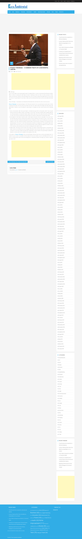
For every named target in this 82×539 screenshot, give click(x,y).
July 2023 (60, 204)
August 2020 (61, 286)
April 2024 (61, 183)
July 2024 (60, 176)
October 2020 (61, 281)
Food (60, 386)
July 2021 (60, 262)
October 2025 (61, 140)
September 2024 (62, 171)
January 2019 (61, 322)
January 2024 (61, 190)
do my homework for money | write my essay (16, 530)
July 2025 (60, 147)
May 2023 (60, 209)
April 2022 (61, 240)
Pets (60, 412)
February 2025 (61, 159)
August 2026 (61, 116)
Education (23, 11)
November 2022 (62, 224)
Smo (36, 530)
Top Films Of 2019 (49, 161)
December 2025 (62, 135)
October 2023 (61, 197)
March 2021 (61, 269)
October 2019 (61, 310)
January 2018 (61, 348)
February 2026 (61, 130)
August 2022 (61, 231)
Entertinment (29, 11)
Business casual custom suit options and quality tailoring (65, 64)
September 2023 (62, 200)
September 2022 (62, 228)
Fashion (60, 379)
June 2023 (61, 207)
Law (59, 400)
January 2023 (61, 219)
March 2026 (61, 128)
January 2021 (61, 274)
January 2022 (61, 248)
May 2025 (60, 152)
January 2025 (61, 161)
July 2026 (60, 118)
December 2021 (62, 250)
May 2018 (60, 339)
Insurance (46, 523)
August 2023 (61, 202)
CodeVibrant (20, 537)
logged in (16, 169)
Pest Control (61, 410)
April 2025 (61, 154)
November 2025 (62, 137)
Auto (13, 11)
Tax (59, 427)
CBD (60, 369)
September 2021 (62, 257)
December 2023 (62, 192)
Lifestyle (48, 11)
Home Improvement (41, 11)
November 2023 (62, 195)
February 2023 (61, 216)
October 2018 (61, 329)
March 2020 (61, 298)
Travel (61, 1)
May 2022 (60, 238)
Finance (60, 381)
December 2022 (62, 221)
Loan (60, 405)
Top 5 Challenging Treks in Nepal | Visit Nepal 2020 (18, 161)
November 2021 (62, 252)
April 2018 (61, 341)
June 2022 (61, 236)
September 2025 (62, 142)
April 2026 (61, 125)
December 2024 (62, 164)
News (32, 528)
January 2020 (61, 303)
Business (68, 1)
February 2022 (61, 245)
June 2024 (61, 178)
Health (65, 1)
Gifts (60, 388)
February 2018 (61, 346)
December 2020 (62, 276)
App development (62, 357)
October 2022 (61, 226)
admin (12, 71)
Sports (60, 424)
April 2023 (61, 212)
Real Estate (61, 415)
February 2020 (61, 300)
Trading (39, 532)
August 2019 (61, 315)
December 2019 (62, 305)
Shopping (60, 417)
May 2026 (60, 123)
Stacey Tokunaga (12, 104)
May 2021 (60, 264)
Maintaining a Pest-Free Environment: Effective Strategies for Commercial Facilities (65, 59)
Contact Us (72, 1)
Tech (58, 1)
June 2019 (61, 317)
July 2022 (60, 233)
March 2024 (61, 185)
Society (60, 422)
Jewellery (60, 398)
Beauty (60, 364)
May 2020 (60, 293)
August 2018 (61, 334)
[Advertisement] (41, 23)
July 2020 (60, 288)
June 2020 (61, 291)
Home (56, 1)
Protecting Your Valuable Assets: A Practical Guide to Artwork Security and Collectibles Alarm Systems (66, 53)
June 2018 (61, 336)
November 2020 (62, 279)
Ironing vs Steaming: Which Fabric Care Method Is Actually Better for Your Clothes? (66, 43)
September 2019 (62, 312)
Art (59, 360)
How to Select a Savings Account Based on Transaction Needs (66, 48)
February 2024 (61, 188)
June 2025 (61, 149)
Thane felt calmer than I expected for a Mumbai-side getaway (65, 38)
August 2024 (61, 173)
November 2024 (62, 166)
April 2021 (61, 267)
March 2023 (61, 214)
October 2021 (61, 255)
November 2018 (62, 327)
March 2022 (61, 243)
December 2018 (62, 324)
